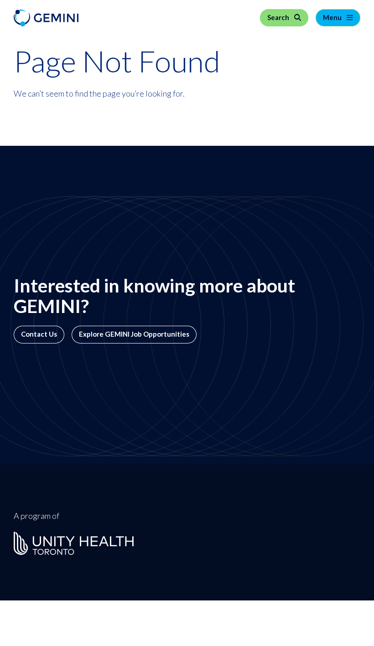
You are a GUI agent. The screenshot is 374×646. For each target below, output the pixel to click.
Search (279, 17)
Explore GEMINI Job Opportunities (134, 334)
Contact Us (39, 334)
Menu (333, 17)
